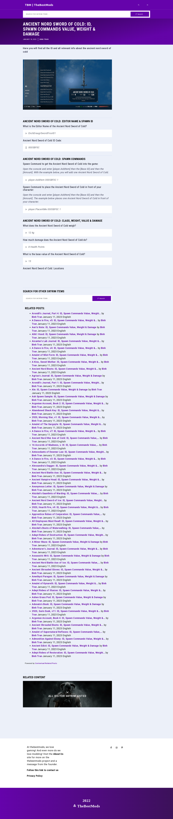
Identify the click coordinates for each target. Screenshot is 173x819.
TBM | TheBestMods (39, 4)
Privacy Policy (35, 776)
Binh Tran (44, 39)
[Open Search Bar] (138, 5)
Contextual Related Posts (46, 663)
